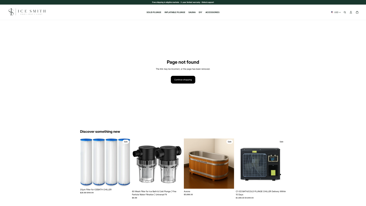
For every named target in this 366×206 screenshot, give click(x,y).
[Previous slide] (84, 163)
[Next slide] (126, 163)
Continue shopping (183, 79)
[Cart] (357, 12)
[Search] (345, 12)
